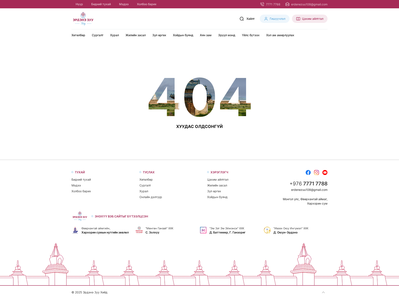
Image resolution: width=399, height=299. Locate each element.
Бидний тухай (101, 4)
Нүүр (79, 4)
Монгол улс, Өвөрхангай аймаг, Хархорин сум (305, 201)
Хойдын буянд (183, 35)
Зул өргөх (159, 35)
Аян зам (206, 35)
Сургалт (97, 35)
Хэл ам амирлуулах (280, 35)
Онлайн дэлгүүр (150, 197)
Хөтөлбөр (78, 35)
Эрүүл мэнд (226, 35)
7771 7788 (315, 184)
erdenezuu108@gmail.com (309, 189)
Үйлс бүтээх (251, 35)
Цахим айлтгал (217, 179)
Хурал (114, 35)
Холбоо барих (146, 4)
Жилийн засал (136, 35)
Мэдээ (124, 4)
